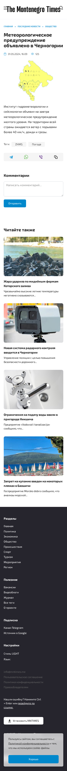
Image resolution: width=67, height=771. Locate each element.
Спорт (7, 551)
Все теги (9, 602)
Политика (10, 531)
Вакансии (10, 587)
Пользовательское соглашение (23, 677)
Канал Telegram (13, 627)
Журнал (9, 597)
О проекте (10, 607)
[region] (33, 750)
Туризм (8, 556)
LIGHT (15, 653)
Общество (10, 541)
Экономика (11, 536)
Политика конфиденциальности (23, 682)
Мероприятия (12, 562)
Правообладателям (16, 687)
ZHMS (19, 144)
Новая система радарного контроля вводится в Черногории (29, 350)
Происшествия (13, 546)
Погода (36, 144)
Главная (8, 526)
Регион (8, 567)
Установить (26, 720)
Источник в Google (15, 633)
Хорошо (33, 759)
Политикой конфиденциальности (28, 743)
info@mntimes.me (14, 671)
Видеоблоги (11, 592)
